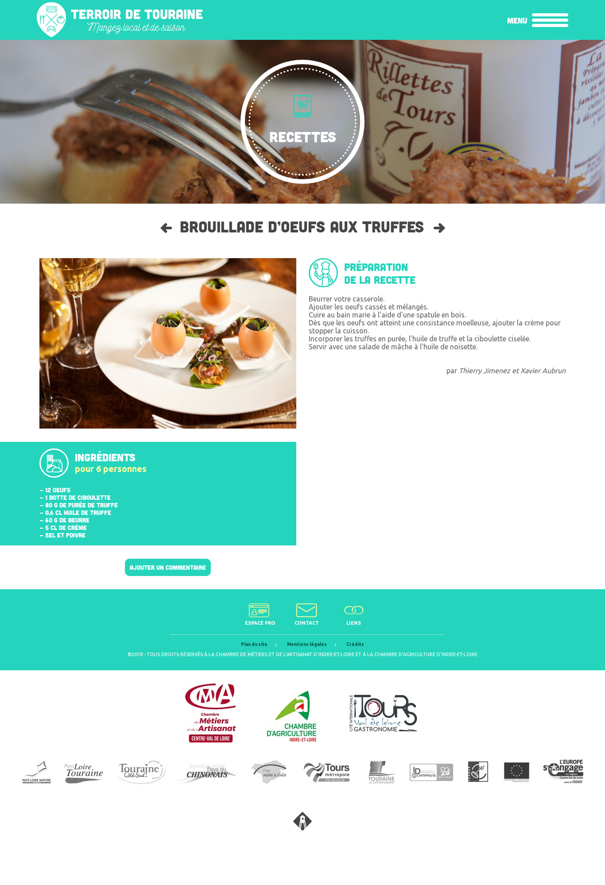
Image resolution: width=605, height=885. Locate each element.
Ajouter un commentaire (168, 567)
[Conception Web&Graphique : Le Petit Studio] (302, 828)
